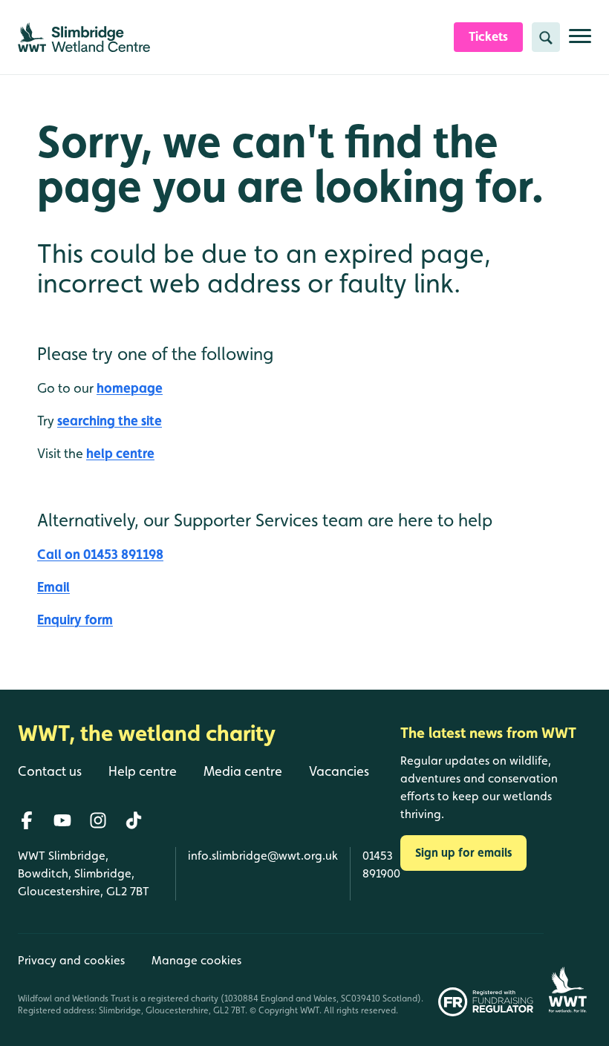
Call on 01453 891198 (100, 554)
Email (53, 587)
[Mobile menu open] (580, 42)
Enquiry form (75, 619)
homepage (130, 388)
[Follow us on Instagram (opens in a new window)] (98, 820)
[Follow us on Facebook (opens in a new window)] (27, 820)
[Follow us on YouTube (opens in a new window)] (62, 820)
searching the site (109, 420)
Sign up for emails (463, 853)
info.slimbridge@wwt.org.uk (263, 856)
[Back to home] (567, 974)
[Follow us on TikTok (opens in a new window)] (134, 820)
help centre (120, 453)
